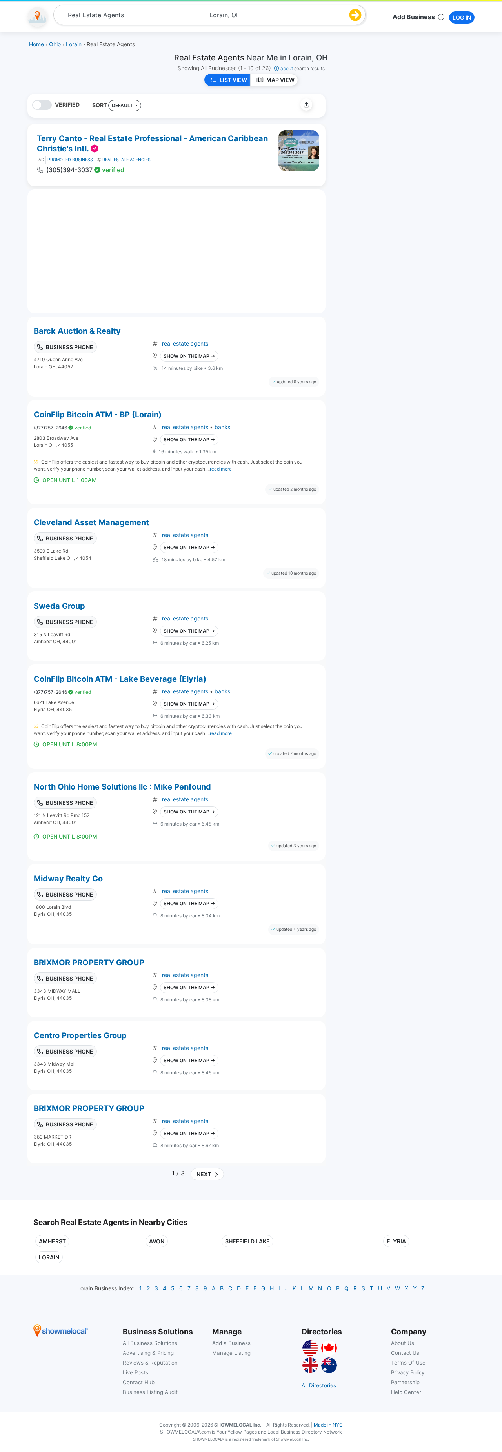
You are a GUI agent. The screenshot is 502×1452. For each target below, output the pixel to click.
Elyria (396, 1241)
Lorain (49, 1257)
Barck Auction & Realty (77, 331)
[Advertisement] (397, 149)
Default (123, 105)
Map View (280, 79)
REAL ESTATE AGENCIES (126, 159)
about (302, 68)
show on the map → (189, 356)
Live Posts (135, 1372)
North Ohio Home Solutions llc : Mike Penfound (122, 787)
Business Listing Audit (150, 1392)
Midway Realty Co (68, 878)
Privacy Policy (407, 1372)
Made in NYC (328, 1425)
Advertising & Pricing (148, 1353)
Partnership (405, 1382)
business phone (69, 347)
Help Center (406, 1392)
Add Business (414, 17)
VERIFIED (67, 104)
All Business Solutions (150, 1343)
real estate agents (185, 343)
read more (221, 469)
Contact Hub (139, 1382)
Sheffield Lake (247, 1241)
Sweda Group (59, 606)
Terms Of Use (408, 1362)
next (202, 1174)
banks (222, 427)
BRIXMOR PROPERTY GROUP (89, 962)
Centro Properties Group (80, 1035)
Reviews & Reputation (150, 1362)
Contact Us (405, 1353)
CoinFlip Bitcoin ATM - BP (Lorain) (98, 414)
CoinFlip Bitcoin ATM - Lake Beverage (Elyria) (120, 679)
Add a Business (231, 1343)
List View (233, 79)
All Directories (319, 1385)
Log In (462, 17)
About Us (402, 1343)
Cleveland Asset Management (91, 522)
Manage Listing (231, 1353)
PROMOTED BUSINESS (70, 159)
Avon (156, 1241)
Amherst (52, 1241)
